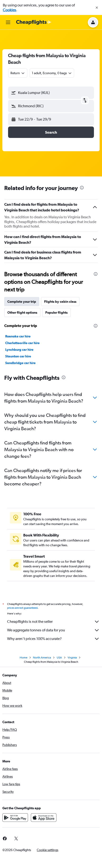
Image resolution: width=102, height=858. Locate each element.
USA (59, 657)
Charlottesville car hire (22, 343)
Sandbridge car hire (20, 363)
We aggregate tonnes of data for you (36, 630)
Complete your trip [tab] (21, 301)
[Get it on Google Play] (15, 817)
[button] (97, 7)
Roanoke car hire (18, 336)
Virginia (72, 657)
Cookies (9, 10)
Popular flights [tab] (56, 312)
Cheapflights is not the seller (30, 621)
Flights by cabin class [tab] (60, 301)
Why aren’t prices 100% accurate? (34, 638)
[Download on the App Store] (43, 817)
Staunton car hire (18, 356)
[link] (16, 838)
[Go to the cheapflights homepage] (33, 22)
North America (42, 657)
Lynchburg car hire (19, 349)
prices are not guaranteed (22, 607)
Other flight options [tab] (22, 312)
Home (23, 657)
